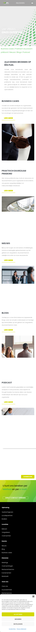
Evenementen (6, 573)
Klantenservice (7, 593)
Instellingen (18, 624)
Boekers (4, 519)
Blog (3, 549)
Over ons (5, 586)
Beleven (4, 529)
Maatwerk (5, 576)
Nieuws (12, 52)
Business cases (7, 48)
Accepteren (18, 614)
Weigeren (18, 619)
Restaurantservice (8, 569)
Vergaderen (6, 532)
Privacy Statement (21, 629)
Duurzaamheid (7, 590)
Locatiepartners (7, 515)
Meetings (5, 563)
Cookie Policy (12, 629)
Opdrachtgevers (7, 512)
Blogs (19, 52)
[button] (33, 596)
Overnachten (6, 536)
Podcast (26, 52)
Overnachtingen (7, 566)
